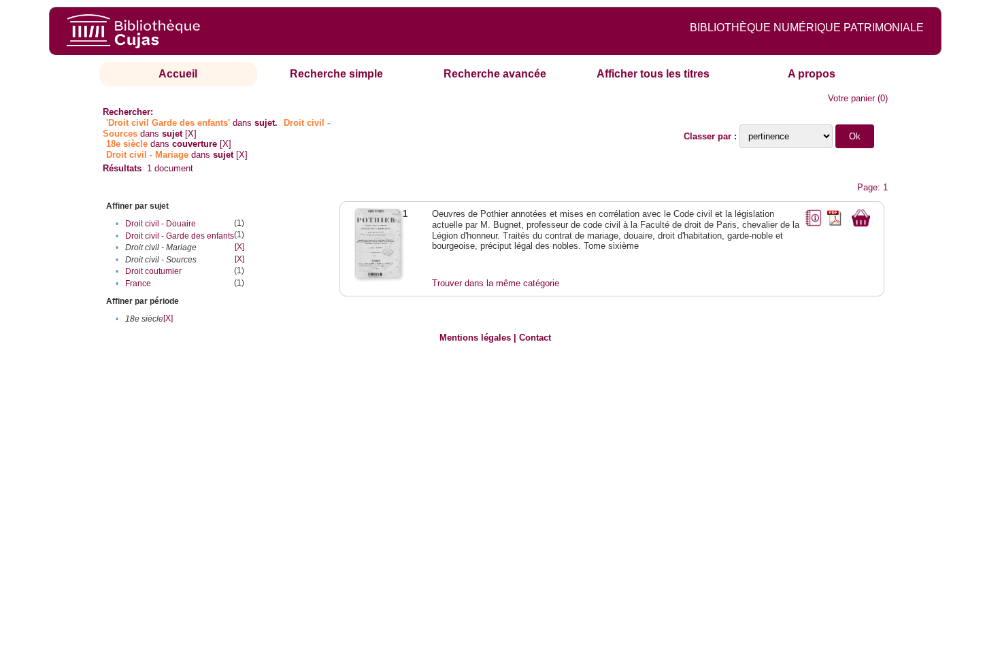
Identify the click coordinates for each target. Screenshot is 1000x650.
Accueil (178, 74)
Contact (535, 337)
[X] (191, 134)
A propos (811, 74)
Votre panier (851, 98)
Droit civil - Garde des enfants (179, 236)
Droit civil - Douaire (160, 223)
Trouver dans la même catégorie (495, 283)
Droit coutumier (153, 271)
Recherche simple (336, 74)
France (138, 283)
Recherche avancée (495, 74)
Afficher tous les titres (653, 74)
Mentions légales (475, 337)
